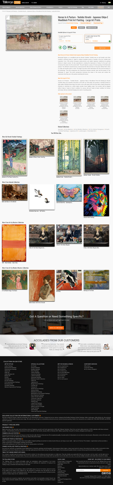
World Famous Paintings (37, 388)
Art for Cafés (61, 377)
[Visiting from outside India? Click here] (40, 415)
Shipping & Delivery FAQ (63, 463)
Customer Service (62, 476)
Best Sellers (91, 7)
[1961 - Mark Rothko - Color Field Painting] (14, 242)
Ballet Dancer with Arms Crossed (37, 302)
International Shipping (63, 474)
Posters (60, 7)
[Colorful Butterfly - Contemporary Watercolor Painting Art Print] (69, 192)
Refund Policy (61, 467)
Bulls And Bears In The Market (9, 201)
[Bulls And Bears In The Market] (14, 192)
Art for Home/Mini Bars (63, 372)
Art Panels (33, 366)
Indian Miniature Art (9, 374)
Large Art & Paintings (36, 403)
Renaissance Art (9, 383)
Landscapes (82, 131)
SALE (109, 7)
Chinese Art (34, 387)
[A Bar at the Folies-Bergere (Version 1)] (96, 235)
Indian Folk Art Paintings (37, 396)
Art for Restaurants (62, 374)
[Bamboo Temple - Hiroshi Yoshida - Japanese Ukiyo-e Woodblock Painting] (96, 156)
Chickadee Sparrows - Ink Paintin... (37, 211)
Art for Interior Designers (96, 129)
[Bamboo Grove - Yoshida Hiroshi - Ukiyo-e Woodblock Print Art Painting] (69, 157)
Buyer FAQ (60, 464)
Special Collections (20, 7)
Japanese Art (74, 131)
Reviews (60, 466)
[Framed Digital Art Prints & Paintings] (27, 446)
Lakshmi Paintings (35, 375)
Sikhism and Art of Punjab (37, 406)
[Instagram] (107, 473)
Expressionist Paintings (10, 367)
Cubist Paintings (9, 366)
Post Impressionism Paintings (12, 382)
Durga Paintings (35, 408)
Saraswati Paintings (36, 377)
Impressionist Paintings (10, 369)
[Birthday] (69, 280)
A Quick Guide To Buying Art (65, 461)
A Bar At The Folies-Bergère (63, 245)
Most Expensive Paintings (37, 395)
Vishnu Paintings (35, 372)
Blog (83, 7)
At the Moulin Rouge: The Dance (9, 290)
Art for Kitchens (62, 369)
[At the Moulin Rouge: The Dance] (14, 279)
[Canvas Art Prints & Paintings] (22, 439)
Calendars (101, 7)
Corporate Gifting (88, 367)
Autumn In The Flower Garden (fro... (10, 177)
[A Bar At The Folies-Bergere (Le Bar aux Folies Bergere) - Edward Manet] (42, 235)
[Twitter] (103, 473)
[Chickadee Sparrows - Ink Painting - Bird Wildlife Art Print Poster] (42, 197)
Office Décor (87, 366)
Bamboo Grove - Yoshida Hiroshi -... (64, 177)
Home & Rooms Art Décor (35, 7)
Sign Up (27, 2)
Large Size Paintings (72, 7)
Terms (59, 469)
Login (23, 2)
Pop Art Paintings (9, 380)
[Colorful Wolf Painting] (96, 200)
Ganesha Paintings (36, 374)
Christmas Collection (36, 398)
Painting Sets (34, 401)
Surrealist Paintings (9, 385)
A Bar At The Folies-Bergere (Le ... (37, 248)
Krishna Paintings (35, 367)
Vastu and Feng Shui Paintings (38, 411)
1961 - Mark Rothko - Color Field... (10, 263)
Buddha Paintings (35, 369)
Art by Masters (50, 7)
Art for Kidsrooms (62, 371)
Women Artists (35, 390)
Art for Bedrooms (62, 367)
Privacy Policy (61, 472)
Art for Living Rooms (63, 366)
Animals (60, 129)
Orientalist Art (91, 131)
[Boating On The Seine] (96, 279)
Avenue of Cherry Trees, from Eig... (37, 157)
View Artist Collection (85, 23)
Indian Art (7, 372)
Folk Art (7, 377)
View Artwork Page (98, 23)
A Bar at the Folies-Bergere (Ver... (91, 248)
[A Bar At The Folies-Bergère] (69, 234)
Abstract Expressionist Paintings (13, 387)
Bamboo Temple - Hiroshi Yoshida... (92, 175)
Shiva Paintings (35, 371)
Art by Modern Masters (81, 129)
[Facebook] (105, 473)
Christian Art (34, 385)
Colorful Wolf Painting (89, 217)
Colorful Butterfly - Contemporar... (64, 202)
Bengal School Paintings (37, 383)
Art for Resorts (61, 375)
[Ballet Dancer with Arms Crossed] (42, 285)
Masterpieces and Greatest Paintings (40, 393)
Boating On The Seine (89, 290)
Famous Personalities (36, 405)
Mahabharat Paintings (36, 392)
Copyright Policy (62, 471)
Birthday (58, 291)
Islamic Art (7, 371)
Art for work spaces (63, 379)
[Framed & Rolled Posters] (19, 433)
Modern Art (7, 375)
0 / (102, 2)
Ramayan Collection (36, 400)
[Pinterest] (110, 473)
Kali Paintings (34, 409)
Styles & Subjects (6, 7)
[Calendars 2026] (13, 427)
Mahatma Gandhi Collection (38, 379)
